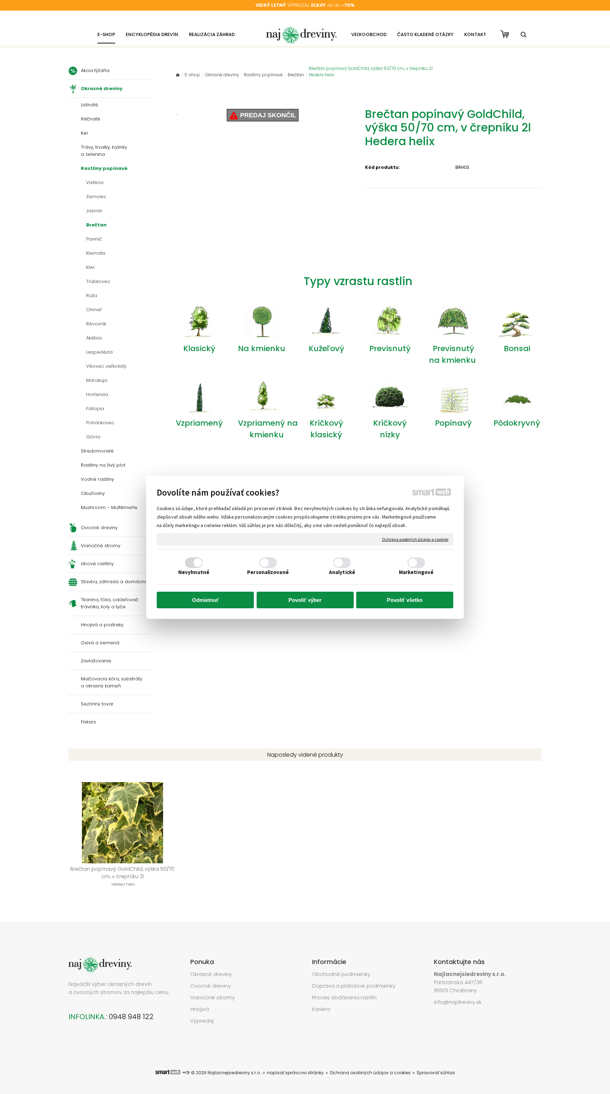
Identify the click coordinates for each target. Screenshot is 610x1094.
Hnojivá (199, 1009)
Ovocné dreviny (210, 985)
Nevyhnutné (193, 572)
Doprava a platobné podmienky (353, 985)
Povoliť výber (305, 600)
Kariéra (321, 1009)
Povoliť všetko (405, 600)
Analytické (342, 572)
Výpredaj (202, 1020)
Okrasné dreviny (211, 974)
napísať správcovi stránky (295, 1073)
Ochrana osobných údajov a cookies (415, 539)
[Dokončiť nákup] (505, 34)
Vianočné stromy (212, 997)
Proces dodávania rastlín (345, 997)
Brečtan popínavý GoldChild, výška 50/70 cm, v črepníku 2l (123, 876)
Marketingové (416, 572)
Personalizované (268, 572)
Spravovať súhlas (436, 1073)
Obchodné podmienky (341, 974)
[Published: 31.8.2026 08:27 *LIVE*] (185, 1073)
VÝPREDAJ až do (305, 5)
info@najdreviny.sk (458, 1002)
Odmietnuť (205, 600)
